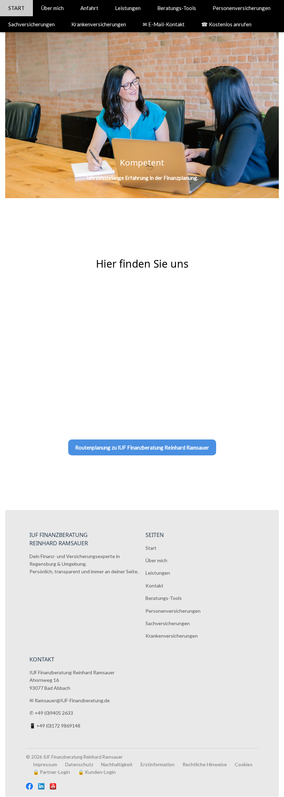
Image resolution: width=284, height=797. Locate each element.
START (16, 8)
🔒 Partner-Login (51, 772)
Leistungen (128, 8)
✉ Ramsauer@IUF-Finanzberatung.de (69, 701)
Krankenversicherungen (98, 24)
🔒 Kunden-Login (97, 772)
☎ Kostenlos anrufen (226, 24)
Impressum (45, 764)
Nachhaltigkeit (117, 764)
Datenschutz (79, 764)
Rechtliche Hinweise (205, 764)
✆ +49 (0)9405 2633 (51, 713)
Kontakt (154, 586)
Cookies (243, 764)
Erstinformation (158, 764)
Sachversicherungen (31, 24)
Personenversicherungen (241, 8)
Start (151, 548)
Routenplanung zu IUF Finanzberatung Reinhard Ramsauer (142, 447)
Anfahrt (89, 8)
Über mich (52, 8)
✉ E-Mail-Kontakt (164, 24)
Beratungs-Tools (176, 8)
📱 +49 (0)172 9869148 (54, 726)
